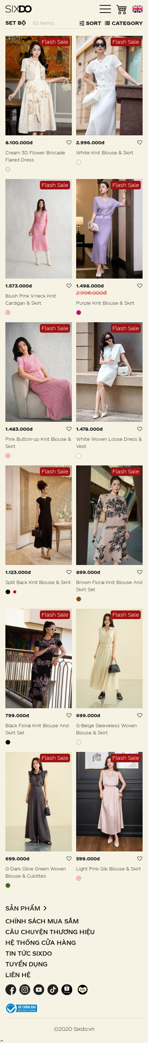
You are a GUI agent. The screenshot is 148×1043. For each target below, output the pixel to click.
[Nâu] (78, 599)
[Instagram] (25, 989)
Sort (92, 23)
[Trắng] (78, 162)
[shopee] (67, 989)
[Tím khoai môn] (78, 312)
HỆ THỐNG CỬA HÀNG (40, 942)
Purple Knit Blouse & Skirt (105, 302)
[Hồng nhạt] (78, 878)
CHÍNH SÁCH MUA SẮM (42, 921)
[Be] (78, 742)
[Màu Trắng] (78, 455)
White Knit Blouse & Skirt (104, 152)
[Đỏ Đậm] (15, 592)
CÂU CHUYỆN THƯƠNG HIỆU (50, 931)
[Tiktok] (53, 989)
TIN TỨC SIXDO (28, 953)
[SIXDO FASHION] (18, 9)
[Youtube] (39, 989)
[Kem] (7, 169)
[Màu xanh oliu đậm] (7, 885)
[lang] (138, 9)
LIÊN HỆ (18, 974)
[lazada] (82, 989)
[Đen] (7, 591)
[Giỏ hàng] (121, 9)
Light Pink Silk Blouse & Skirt (108, 868)
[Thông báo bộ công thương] (21, 1008)
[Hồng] (7, 312)
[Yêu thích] (69, 142)
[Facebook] (11, 989)
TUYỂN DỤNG (26, 964)
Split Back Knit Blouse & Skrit (38, 582)
